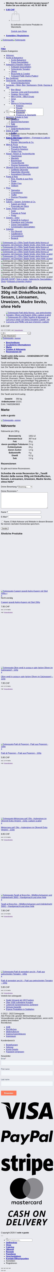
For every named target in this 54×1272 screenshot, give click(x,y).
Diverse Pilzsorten (19, 197)
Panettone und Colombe (22, 222)
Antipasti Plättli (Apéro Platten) (24, 76)
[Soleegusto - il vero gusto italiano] (13, 40)
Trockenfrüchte (17, 163)
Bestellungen (12, 1045)
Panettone (11, 91)
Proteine (10, 199)
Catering (10, 70)
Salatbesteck (17, 234)
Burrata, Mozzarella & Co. (22, 142)
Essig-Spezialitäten (19, 62)
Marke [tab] (9, 347)
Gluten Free (16, 151)
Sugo (13, 211)
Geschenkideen (13, 1256)
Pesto (13, 215)
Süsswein (20, 113)
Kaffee (14, 133)
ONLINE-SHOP (8, 279)
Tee (12, 101)
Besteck (14, 238)
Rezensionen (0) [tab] (13, 352)
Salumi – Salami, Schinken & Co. (21, 202)
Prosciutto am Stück (20, 206)
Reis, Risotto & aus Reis (22, 179)
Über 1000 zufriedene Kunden (19, 1002)
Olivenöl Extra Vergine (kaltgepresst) (22, 167)
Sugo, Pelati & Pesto (15, 209)
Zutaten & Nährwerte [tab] (16, 349)
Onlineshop (11, 1243)
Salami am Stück (18, 204)
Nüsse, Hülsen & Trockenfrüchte (20, 154)
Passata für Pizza (19, 147)
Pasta (13, 181)
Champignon (17, 193)
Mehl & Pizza (12, 145)
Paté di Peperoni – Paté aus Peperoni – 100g (21, 753)
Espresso (15, 135)
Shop (8, 63)
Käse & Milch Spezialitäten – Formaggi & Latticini (28, 138)
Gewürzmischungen (20, 122)
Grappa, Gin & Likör (20, 94)
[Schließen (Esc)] (10, 1268)
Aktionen (10, 55)
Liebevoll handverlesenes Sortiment (22, 1005)
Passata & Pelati (18, 213)
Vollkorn (14, 186)
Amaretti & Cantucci (20, 220)
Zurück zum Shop (19, 31)
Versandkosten (18, 330)
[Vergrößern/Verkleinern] (2, 1268)
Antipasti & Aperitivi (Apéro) (18, 64)
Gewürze (15, 119)
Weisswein (21, 110)
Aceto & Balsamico (14, 58)
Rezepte (10, 84)
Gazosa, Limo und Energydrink (25, 92)
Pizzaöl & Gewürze (19, 149)
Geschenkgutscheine (20, 83)
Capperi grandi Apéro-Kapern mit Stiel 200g (20, 602)
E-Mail (4, 517)
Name (4, 512)
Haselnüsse (16, 156)
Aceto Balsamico (18, 60)
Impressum (11, 1036)
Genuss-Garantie (13, 1007)
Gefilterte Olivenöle (19, 170)
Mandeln (15, 158)
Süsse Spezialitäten (20, 225)
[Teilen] (7, 1268)
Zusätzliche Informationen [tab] (18, 345)
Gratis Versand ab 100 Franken (20, 1000)
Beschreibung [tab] (13, 342)
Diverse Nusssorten (20, 165)
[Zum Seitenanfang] (2, 1235)
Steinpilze (15, 190)
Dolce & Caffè (12, 131)
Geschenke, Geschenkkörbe (18, 81)
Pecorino (15, 140)
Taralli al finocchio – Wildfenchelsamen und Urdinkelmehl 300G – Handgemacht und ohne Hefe (26, 905)
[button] (10, 10)
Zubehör (10, 229)
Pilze (8, 188)
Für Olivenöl (16, 231)
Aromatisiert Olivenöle (21, 174)
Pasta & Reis (12, 177)
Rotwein (19, 106)
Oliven (14, 71)
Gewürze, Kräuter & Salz (17, 117)
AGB (8, 1027)
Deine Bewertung (9, 487)
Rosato (19, 108)
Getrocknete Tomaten (20, 69)
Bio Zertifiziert (12, 78)
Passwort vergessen (15, 1052)
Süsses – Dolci (12, 218)
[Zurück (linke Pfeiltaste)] (2, 1270)
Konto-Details (12, 1049)
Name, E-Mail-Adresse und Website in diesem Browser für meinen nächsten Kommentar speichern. (27, 523)
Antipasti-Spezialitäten (21, 67)
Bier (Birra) (16, 90)
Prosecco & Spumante (26, 115)
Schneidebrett (17, 236)
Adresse (9, 1047)
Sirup (13, 99)
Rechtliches (11, 1029)
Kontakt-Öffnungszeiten (17, 1259)
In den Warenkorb (8, 336)
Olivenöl (10, 77)
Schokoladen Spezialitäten (23, 227)
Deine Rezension (9, 491)
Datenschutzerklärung (16, 1034)
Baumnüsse (16, 161)
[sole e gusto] (11, 338)
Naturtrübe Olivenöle (20, 172)
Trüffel (14, 195)
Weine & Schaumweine (21, 103)
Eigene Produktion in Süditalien (20, 1009)
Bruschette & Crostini (20, 74)
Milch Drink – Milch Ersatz (22, 97)
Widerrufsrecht (12, 1032)
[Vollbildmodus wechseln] (5, 1268)
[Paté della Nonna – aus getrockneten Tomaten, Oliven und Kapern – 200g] (29, 315)
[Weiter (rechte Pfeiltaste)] (5, 1270)
